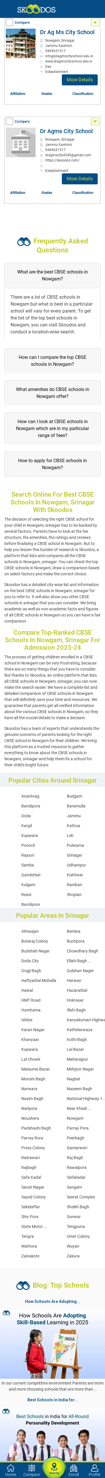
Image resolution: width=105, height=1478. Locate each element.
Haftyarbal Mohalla (38, 980)
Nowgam (75, 1118)
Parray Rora (32, 1138)
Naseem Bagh (79, 1088)
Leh (70, 835)
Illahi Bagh (76, 1010)
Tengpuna (76, 1226)
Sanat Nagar (32, 1187)
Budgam (74, 796)
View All (52, 1406)
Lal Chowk (30, 1059)
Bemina (73, 931)
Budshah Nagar (35, 951)
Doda (26, 816)
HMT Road (31, 1000)
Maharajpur (77, 1059)
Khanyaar (30, 1039)
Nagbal (73, 1079)
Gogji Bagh (31, 970)
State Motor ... (34, 1226)
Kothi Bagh (77, 1039)
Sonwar (74, 1216)
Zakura (73, 1256)
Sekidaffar (30, 1207)
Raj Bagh (75, 1157)
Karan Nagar (33, 1029)
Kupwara (29, 835)
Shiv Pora (29, 1216)
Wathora (29, 1246)
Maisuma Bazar (35, 1069)
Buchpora (76, 941)
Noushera (30, 1118)
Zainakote (30, 1256)
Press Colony (33, 1147)
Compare (22, 23)
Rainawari (30, 1157)
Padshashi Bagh (36, 1128)
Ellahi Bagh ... (79, 961)
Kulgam (28, 884)
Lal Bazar (75, 1049)
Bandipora (30, 806)
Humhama (31, 1010)
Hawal (27, 990)
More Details (80, 79)
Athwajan (30, 931)
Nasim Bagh (32, 1098)
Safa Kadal (31, 1177)
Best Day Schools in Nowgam (30, 1434)
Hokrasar (75, 1000)
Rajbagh (28, 1167)
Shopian (74, 894)
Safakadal (76, 1177)
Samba (27, 865)
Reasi (26, 894)
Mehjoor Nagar (80, 1069)
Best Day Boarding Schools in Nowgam (59, 1448)
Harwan (74, 980)
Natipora (29, 1108)
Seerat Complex (81, 1197)
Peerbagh (75, 1138)
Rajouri (27, 855)
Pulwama (75, 845)
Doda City (30, 961)
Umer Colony (78, 1236)
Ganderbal (30, 875)
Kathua (73, 825)
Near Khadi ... (79, 1108)
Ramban (74, 884)
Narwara (29, 1088)
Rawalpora (77, 1167)
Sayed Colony (33, 1197)
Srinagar (74, 855)
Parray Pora (78, 1128)
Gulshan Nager (80, 970)
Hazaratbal (77, 990)
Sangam (74, 1187)
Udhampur (76, 865)
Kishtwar (75, 875)
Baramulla (76, 806)
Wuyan (73, 1246)
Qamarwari (77, 1147)
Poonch (28, 845)
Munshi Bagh (33, 1079)
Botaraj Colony (34, 941)
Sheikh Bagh (78, 1207)
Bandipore (30, 904)
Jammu (74, 816)
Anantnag (30, 796)
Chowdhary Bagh (82, 951)
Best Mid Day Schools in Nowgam (34, 1455)
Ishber (27, 1020)
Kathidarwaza (79, 1029)
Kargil (26, 825)
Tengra (27, 1236)
